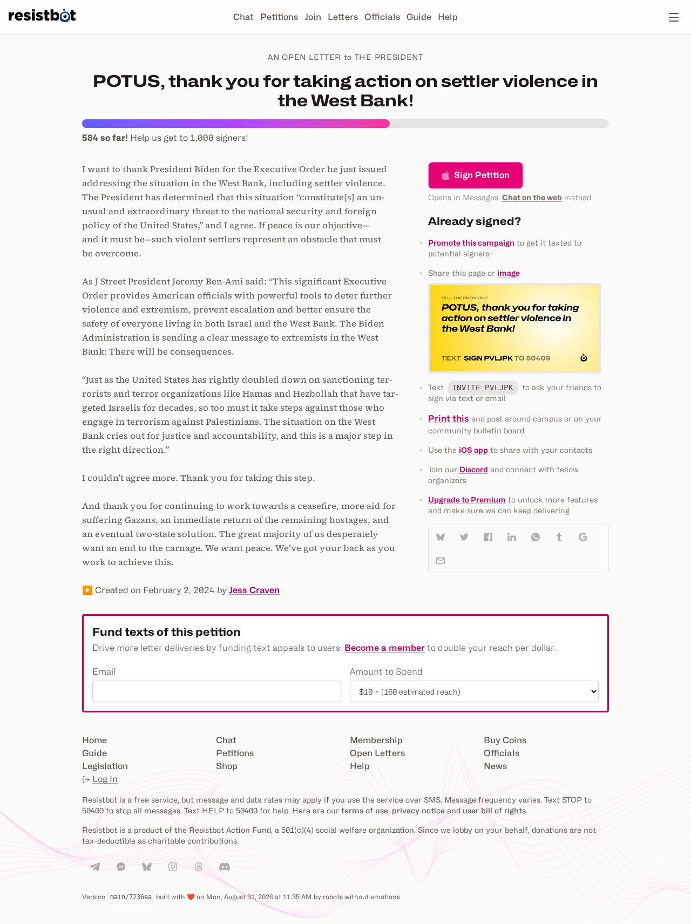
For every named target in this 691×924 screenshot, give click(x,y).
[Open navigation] (673, 17)
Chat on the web (532, 197)
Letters (343, 17)
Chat (243, 17)
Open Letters (377, 753)
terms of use (364, 810)
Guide (419, 17)
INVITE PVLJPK (482, 387)
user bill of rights (494, 810)
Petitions (279, 17)
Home (94, 740)
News (495, 766)
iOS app (473, 449)
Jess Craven (254, 590)
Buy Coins (505, 740)
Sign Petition (482, 175)
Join (312, 17)
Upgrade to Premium (467, 499)
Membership (376, 740)
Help (448, 17)
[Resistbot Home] (42, 26)
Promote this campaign (471, 242)
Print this (448, 418)
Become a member (384, 648)
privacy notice (418, 810)
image (508, 272)
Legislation (105, 766)
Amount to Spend (386, 672)
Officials (382, 17)
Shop (227, 766)
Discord (473, 469)
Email (104, 672)
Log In (105, 779)
